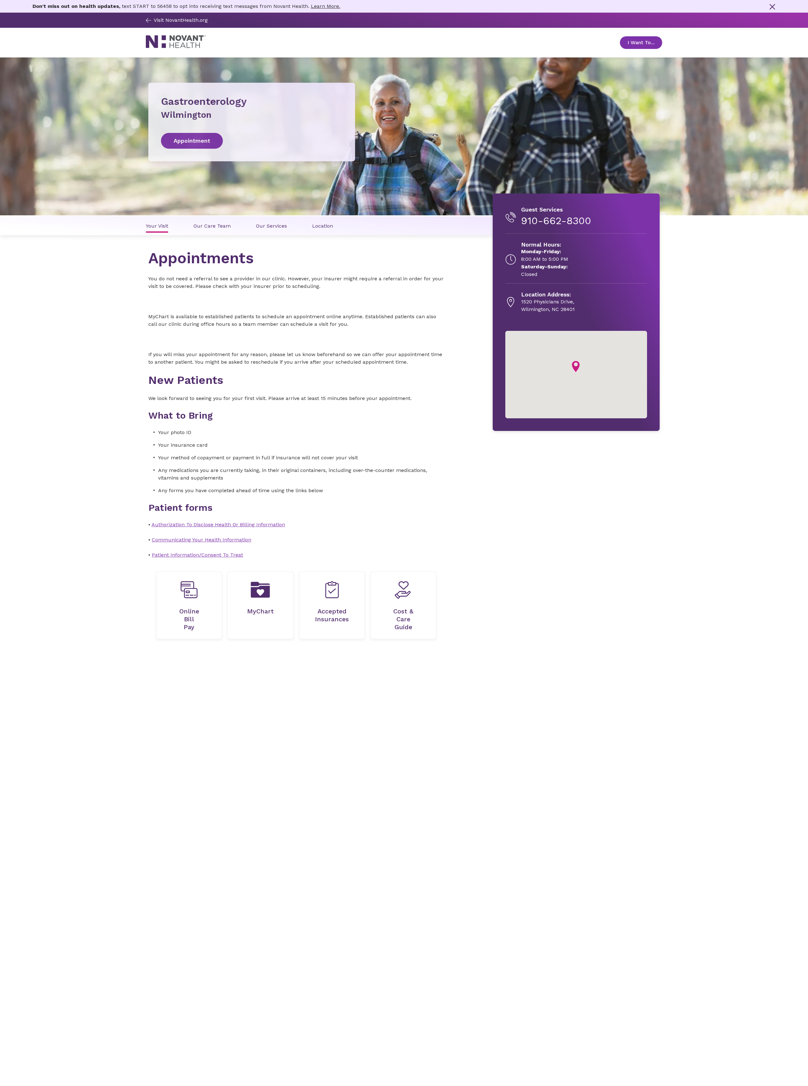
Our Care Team (212, 226)
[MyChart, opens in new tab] (260, 605)
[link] (251, 141)
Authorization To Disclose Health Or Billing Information (218, 525)
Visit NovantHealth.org (181, 20)
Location (322, 226)
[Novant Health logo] (176, 46)
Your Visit (157, 226)
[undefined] (189, 605)
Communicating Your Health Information (201, 540)
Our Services (271, 226)
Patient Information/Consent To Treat (197, 555)
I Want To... (644, 42)
